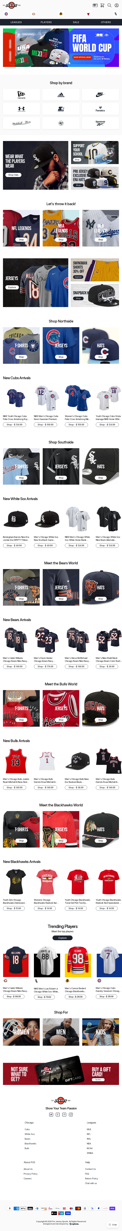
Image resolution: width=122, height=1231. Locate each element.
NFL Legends (21, 228)
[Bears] (33, 14)
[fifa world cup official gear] (61, 47)
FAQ (87, 1173)
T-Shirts (21, 345)
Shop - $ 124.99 (107, 424)
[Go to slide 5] (69, 63)
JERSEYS (11, 278)
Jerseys (61, 345)
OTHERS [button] (106, 22)
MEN (61, 1032)
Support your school (79, 149)
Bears (27, 1139)
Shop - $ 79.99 (44, 997)
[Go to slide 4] (65, 63)
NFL (89, 1134)
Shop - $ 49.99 (14, 545)
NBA (89, 1143)
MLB (89, 1129)
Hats (100, 345)
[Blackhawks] (61, 14)
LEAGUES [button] (16, 22)
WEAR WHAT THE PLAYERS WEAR (15, 161)
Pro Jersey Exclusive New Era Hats (83, 175)
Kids (101, 1032)
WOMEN (21, 1032)
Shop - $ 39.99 (107, 666)
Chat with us (91, 1183)
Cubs (27, 1129)
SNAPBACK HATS (83, 292)
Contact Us (90, 1169)
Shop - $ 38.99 (76, 787)
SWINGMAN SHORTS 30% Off (80, 267)
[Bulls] (88, 14)
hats (100, 587)
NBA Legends (61, 228)
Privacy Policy (30, 1173)
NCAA (90, 1148)
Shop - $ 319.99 (106, 996)
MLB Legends (100, 228)
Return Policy (91, 1178)
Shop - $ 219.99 (75, 996)
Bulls (27, 1148)
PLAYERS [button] (46, 22)
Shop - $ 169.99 (45, 424)
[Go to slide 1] (52, 63)
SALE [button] (76, 22)
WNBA (90, 1153)
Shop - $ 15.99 (14, 908)
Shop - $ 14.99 (45, 908)
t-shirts (21, 708)
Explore (62, 937)
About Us (28, 1169)
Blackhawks (30, 1143)
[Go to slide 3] (61, 63)
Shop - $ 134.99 (14, 424)
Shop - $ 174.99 (45, 666)
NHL (89, 1139)
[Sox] (115, 14)
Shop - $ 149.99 (14, 666)
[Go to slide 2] (57, 63)
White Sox (30, 1134)
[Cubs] (6, 14)
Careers (28, 1178)
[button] (109, 5)
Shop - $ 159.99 (76, 424)
